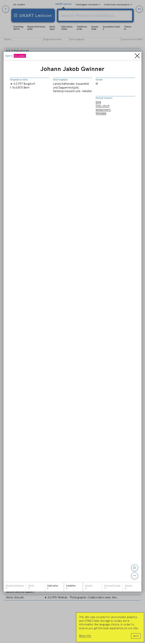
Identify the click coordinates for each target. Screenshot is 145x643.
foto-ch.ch (102, 106)
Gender (99, 80)
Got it (136, 636)
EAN (98, 102)
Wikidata (101, 113)
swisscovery (103, 109)
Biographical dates (19, 80)
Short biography (60, 80)
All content (20, 56)
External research (104, 98)
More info (85, 635)
